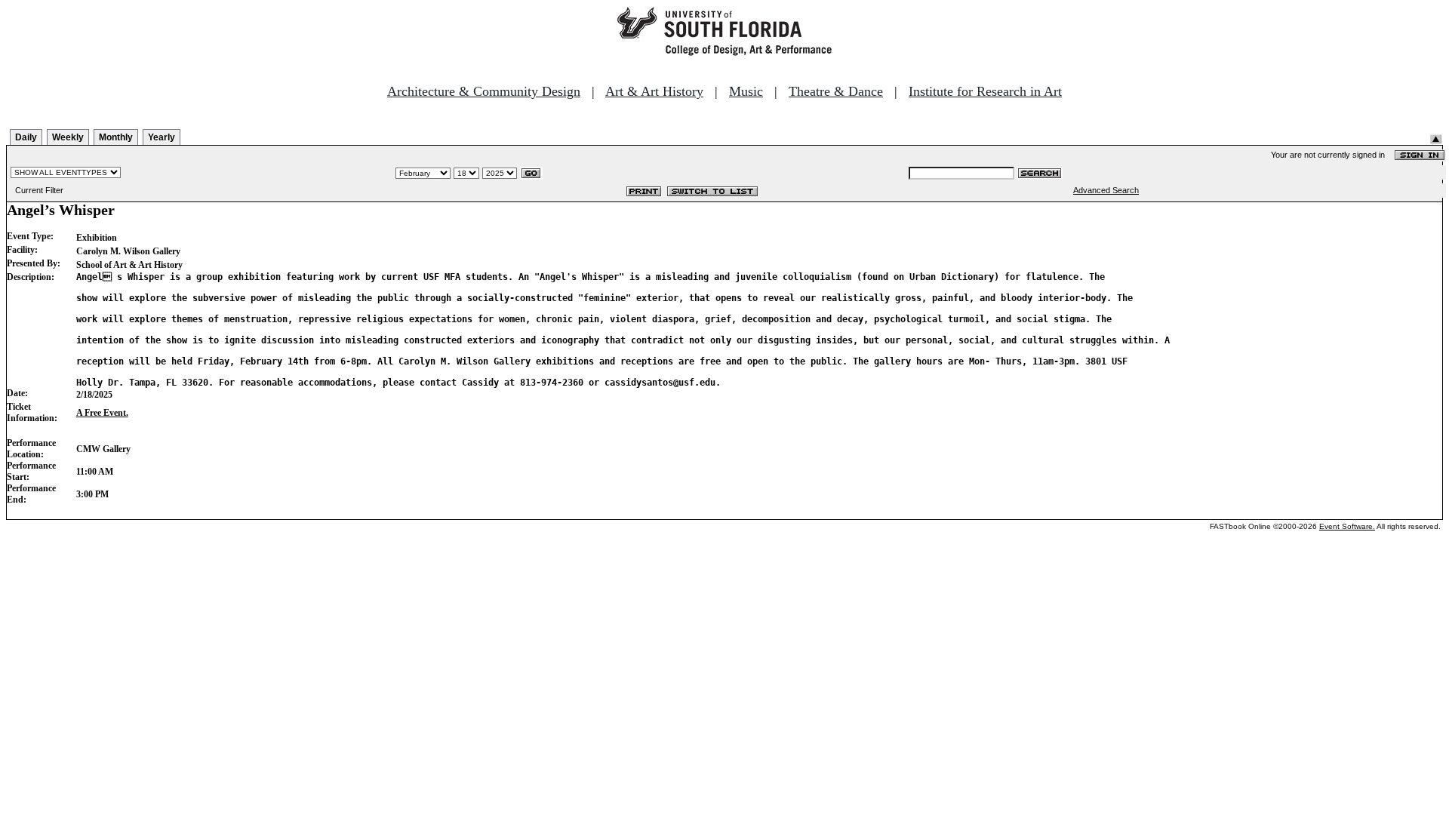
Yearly (161, 137)
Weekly (68, 137)
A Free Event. (102, 413)
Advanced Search (1106, 190)
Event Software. (1347, 526)
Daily (26, 137)
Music (746, 91)
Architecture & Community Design (483, 91)
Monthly (116, 137)
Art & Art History (654, 91)
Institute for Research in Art (985, 91)
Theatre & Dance (836, 91)
